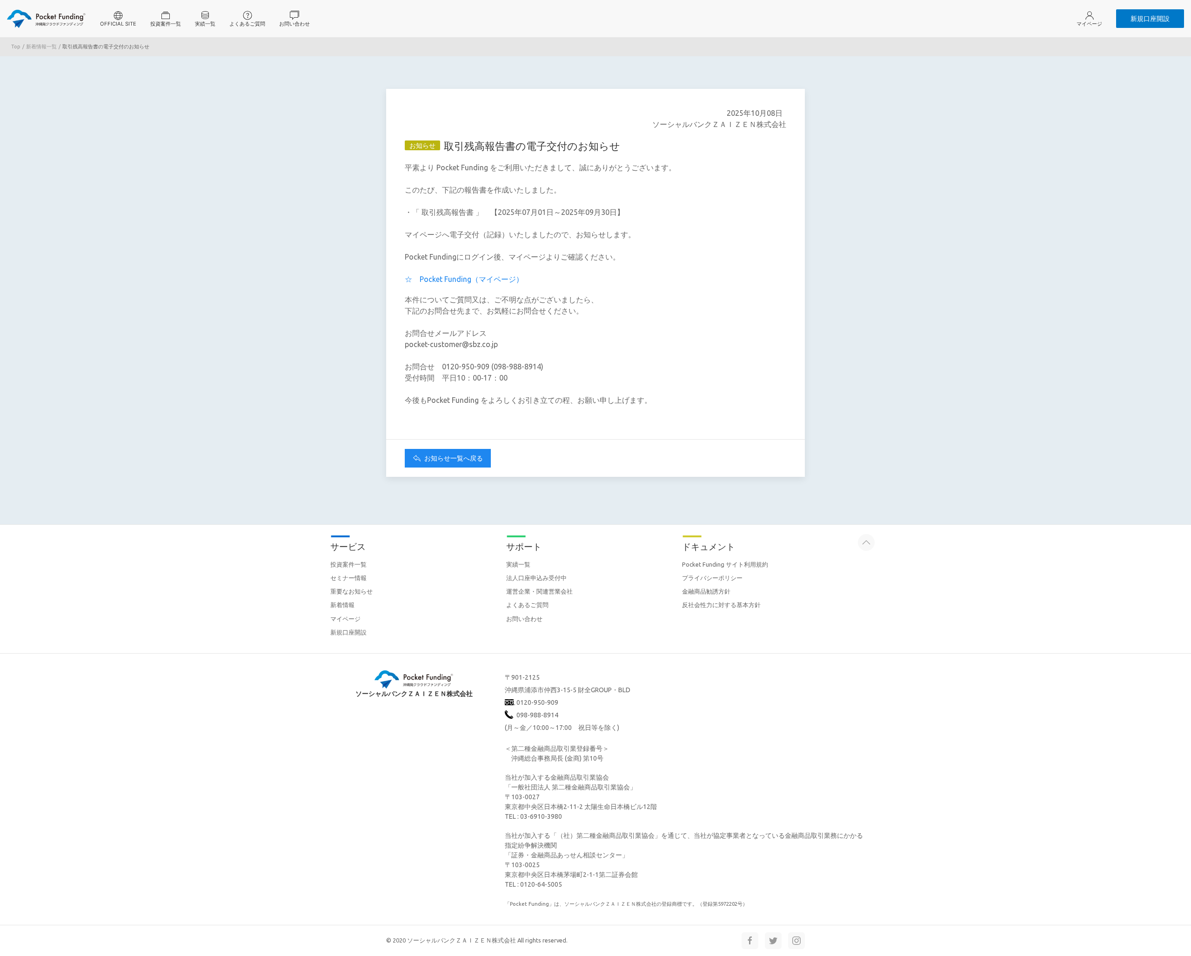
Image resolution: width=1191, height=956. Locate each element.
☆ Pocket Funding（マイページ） (464, 279)
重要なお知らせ (351, 591)
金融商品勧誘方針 (706, 591)
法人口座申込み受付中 (536, 578)
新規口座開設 (1150, 18)
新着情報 (342, 605)
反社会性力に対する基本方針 (721, 605)
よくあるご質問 (527, 605)
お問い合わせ (524, 618)
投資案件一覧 (348, 564)
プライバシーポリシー (712, 578)
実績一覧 (518, 564)
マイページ (345, 618)
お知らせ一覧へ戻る (453, 458)
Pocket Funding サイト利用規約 (725, 564)
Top (15, 46)
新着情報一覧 (41, 46)
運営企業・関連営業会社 (539, 591)
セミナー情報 (348, 578)
